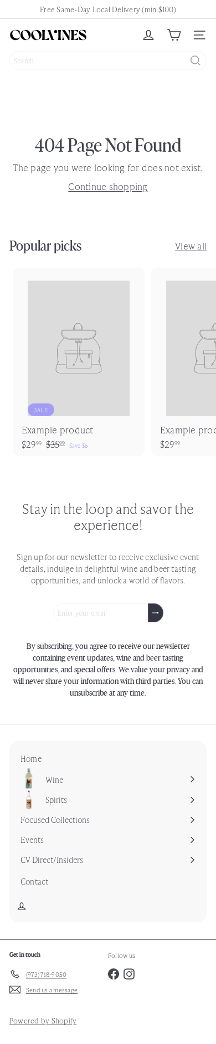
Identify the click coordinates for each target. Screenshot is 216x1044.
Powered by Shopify (42, 1020)
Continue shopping (107, 186)
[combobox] (108, 60)
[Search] (195, 60)
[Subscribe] (155, 612)
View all (191, 245)
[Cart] (174, 35)
